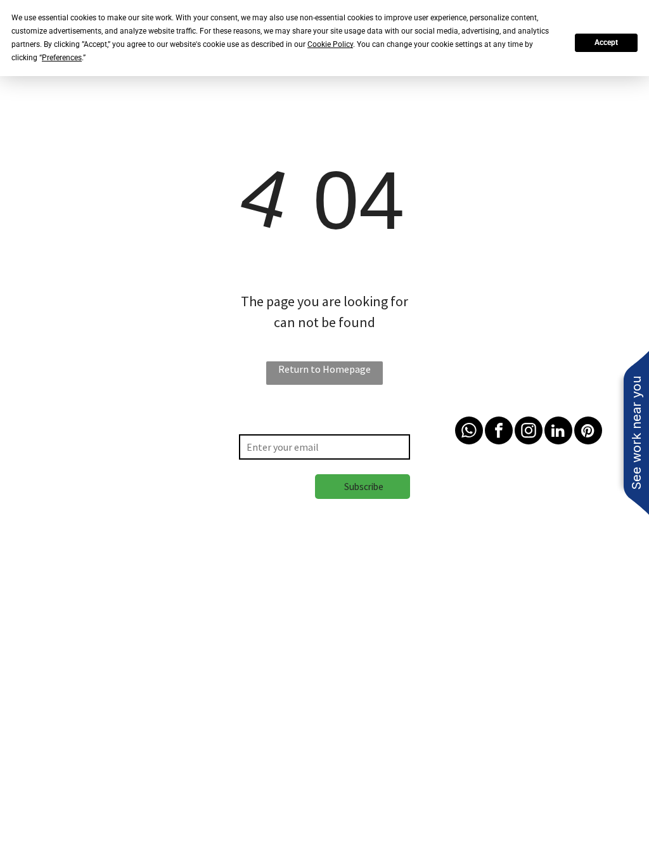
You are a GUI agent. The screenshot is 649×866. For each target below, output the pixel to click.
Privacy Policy (71, 606)
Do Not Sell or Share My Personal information (277, 606)
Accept (606, 42)
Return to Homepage (324, 369)
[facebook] (499, 432)
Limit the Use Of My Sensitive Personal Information (495, 606)
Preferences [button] (62, 57)
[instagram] (529, 432)
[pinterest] (588, 432)
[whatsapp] (469, 432)
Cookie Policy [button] (330, 44)
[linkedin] (558, 432)
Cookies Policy (139, 606)
